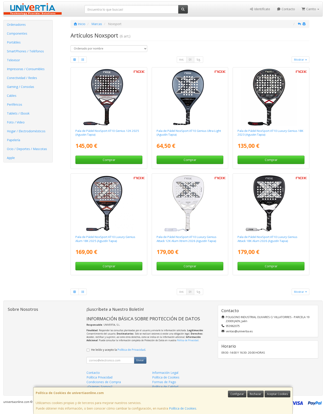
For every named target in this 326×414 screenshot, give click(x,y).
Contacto (288, 9)
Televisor (13, 60)
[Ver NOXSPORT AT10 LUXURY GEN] (271, 97)
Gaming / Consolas (20, 87)
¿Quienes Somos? (99, 386)
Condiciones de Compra (103, 382)
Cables (11, 95)
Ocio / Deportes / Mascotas (27, 149)
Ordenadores (16, 24)
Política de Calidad (165, 386)
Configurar (237, 394)
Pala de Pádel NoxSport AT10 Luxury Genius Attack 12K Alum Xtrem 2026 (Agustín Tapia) (186, 239)
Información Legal (165, 372)
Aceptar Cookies (277, 394)
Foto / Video (16, 122)
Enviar (140, 360)
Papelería (13, 140)
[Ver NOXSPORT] (108, 97)
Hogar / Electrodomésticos (26, 131)
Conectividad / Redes (22, 78)
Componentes (17, 33)
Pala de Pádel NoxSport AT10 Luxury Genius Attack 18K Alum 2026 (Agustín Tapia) (267, 239)
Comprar (109, 160)
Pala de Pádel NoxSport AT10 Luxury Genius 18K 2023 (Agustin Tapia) (270, 133)
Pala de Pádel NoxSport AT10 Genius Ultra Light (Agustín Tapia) (189, 133)
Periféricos (14, 104)
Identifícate (261, 9)
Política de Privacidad (187, 340)
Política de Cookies (182, 408)
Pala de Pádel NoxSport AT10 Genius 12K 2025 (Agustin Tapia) (107, 133)
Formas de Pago (164, 382)
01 (190, 59)
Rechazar (255, 394)
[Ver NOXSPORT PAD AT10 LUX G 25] (108, 203)
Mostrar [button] (299, 59)
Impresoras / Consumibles (26, 69)
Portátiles (14, 42)
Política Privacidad (99, 377)
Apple (11, 158)
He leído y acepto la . (118, 350)
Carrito (311, 9)
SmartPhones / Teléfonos (25, 51)
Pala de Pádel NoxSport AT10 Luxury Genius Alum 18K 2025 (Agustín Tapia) (105, 239)
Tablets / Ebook (18, 113)
